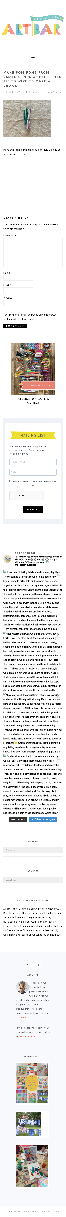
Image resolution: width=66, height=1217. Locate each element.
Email (7, 285)
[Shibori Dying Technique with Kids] (28, 1135)
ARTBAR (33, 25)
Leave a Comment (54, 92)
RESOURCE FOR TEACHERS (33, 398)
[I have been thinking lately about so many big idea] (33, 600)
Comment (9, 235)
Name (7, 272)
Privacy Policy (27, 1036)
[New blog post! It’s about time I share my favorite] (33, 723)
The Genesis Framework (50, 1211)
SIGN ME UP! (33, 509)
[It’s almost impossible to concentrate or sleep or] (33, 784)
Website (7, 297)
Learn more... (23, 1017)
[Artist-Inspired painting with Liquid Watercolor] (32, 1186)
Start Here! (33, 403)
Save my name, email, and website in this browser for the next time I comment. (30, 317)
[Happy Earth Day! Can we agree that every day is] (33, 661)
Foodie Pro (29, 1211)
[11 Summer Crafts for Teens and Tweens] (32, 1102)
